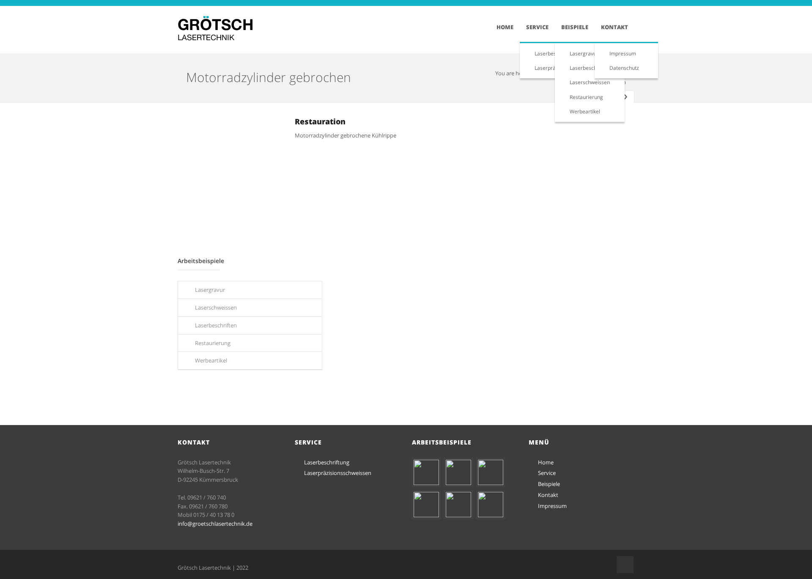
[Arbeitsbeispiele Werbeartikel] (458, 483)
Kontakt (614, 27)
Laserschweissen (590, 82)
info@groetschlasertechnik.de (215, 523)
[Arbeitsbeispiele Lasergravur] (490, 483)
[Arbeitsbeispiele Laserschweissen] (426, 515)
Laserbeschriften (589, 67)
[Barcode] (426, 483)
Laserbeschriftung (326, 462)
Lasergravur (584, 53)
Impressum (622, 53)
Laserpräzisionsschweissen (337, 473)
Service (537, 27)
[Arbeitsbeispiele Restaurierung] (490, 515)
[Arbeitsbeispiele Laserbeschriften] (458, 515)
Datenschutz (624, 67)
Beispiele (574, 27)
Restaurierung (586, 97)
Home (505, 27)
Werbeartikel (585, 111)
